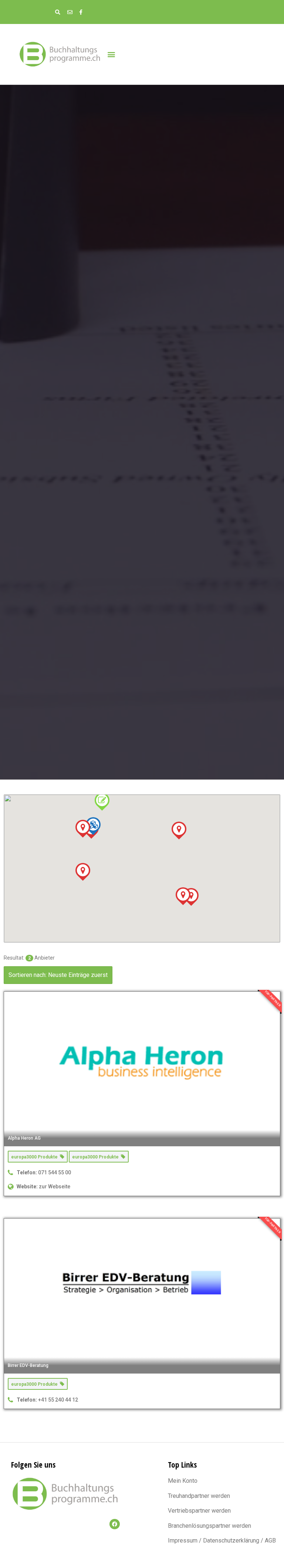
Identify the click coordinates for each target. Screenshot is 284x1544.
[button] (111, 54)
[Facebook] (114, 1524)
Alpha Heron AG (24, 1138)
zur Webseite (54, 1186)
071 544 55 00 (54, 1172)
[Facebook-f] (81, 12)
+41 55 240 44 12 (58, 1400)
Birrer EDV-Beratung (28, 1365)
